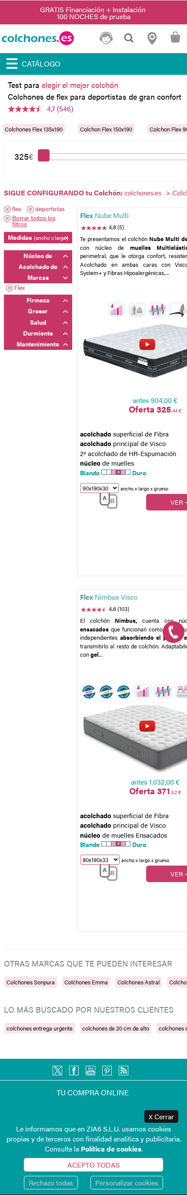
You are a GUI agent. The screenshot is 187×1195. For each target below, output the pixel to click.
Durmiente (38, 333)
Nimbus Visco (109, 597)
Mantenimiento (38, 343)
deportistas (50, 209)
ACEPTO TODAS (93, 1165)
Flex (19, 288)
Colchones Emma (86, 982)
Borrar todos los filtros (34, 221)
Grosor (38, 310)
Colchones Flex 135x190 (34, 129)
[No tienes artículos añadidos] (175, 42)
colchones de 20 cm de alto (115, 1028)
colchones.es (142, 192)
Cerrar (161, 1116)
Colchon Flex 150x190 (106, 129)
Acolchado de (38, 266)
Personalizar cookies (126, 1183)
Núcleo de (37, 255)
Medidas (38, 237)
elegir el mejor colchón (80, 84)
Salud (38, 322)
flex (16, 209)
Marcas (38, 277)
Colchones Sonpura (31, 982)
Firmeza (38, 299)
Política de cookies (111, 1149)
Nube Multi (104, 215)
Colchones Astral (138, 982)
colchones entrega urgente (40, 1028)
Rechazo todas (51, 1183)
